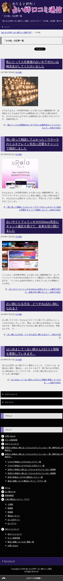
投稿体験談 (9, 495)
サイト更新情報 (11, 440)
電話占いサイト (14, 516)
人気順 (10, 504)
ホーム (7, 488)
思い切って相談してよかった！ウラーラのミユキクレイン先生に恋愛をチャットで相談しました (32, 144)
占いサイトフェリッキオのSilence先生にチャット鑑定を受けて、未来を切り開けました (32, 226)
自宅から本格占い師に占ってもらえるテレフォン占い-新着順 (32, 469)
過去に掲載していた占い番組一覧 (21, 542)
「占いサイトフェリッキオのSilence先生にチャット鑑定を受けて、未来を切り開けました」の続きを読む (34, 290)
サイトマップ (9, 561)
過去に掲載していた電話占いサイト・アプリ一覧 (27, 481)
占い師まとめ (10, 492)
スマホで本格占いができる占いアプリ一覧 (24, 462)
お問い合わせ (10, 436)
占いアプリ (12, 524)
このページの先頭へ (34, 578)
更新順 (10, 512)
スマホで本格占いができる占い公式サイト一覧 (26, 466)
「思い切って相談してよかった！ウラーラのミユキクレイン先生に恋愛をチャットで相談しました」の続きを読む (33, 208)
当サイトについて (12, 444)
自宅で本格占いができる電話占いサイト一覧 (25, 477)
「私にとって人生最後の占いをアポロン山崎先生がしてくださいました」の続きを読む (33, 126)
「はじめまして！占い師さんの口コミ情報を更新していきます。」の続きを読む (35, 381)
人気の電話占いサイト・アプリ (17, 499)
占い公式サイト (14, 520)
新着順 (10, 508)
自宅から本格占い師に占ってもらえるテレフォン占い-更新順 (32, 473)
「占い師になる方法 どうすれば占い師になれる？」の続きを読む (33, 336)
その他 (18, 72)
